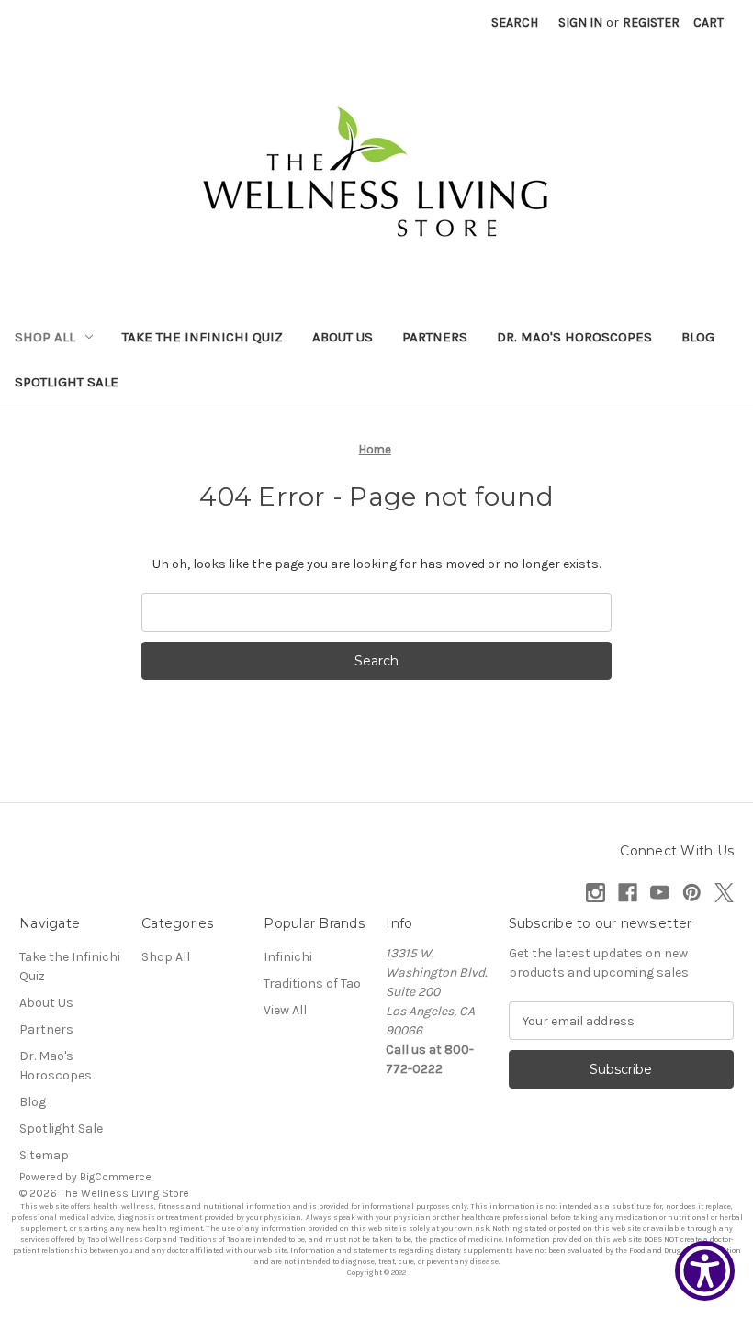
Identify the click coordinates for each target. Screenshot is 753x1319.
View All (285, 1010)
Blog (697, 337)
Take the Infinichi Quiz (202, 337)
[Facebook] (627, 892)
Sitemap (44, 1155)
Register (651, 22)
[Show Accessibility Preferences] (705, 1271)
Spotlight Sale (66, 382)
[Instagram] (595, 892)
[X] (724, 892)
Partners (434, 337)
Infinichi (288, 957)
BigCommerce (116, 1176)
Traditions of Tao (312, 983)
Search (514, 22)
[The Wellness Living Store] (377, 177)
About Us (342, 337)
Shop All (45, 337)
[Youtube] (659, 892)
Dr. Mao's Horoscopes (574, 337)
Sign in (580, 22)
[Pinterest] (692, 892)
